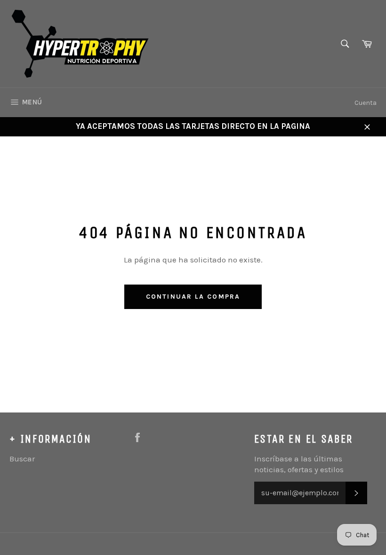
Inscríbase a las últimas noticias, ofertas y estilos (299, 464)
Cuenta (365, 103)
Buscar (22, 458)
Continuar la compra (193, 297)
